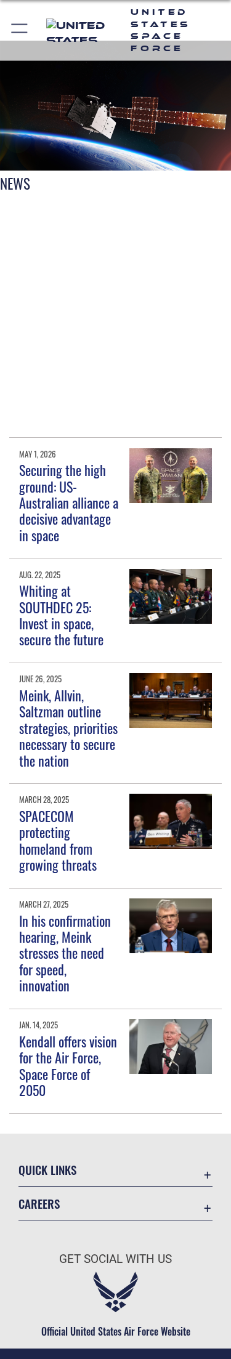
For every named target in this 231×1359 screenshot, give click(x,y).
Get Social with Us (115, 1259)
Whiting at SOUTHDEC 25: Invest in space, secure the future (61, 615)
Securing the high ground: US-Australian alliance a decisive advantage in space (68, 502)
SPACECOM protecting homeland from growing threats (58, 840)
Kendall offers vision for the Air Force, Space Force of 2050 (68, 1065)
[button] (20, 30)
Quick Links (47, 1170)
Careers (39, 1203)
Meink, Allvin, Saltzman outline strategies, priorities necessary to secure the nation (68, 727)
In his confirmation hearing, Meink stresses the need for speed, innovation (65, 953)
